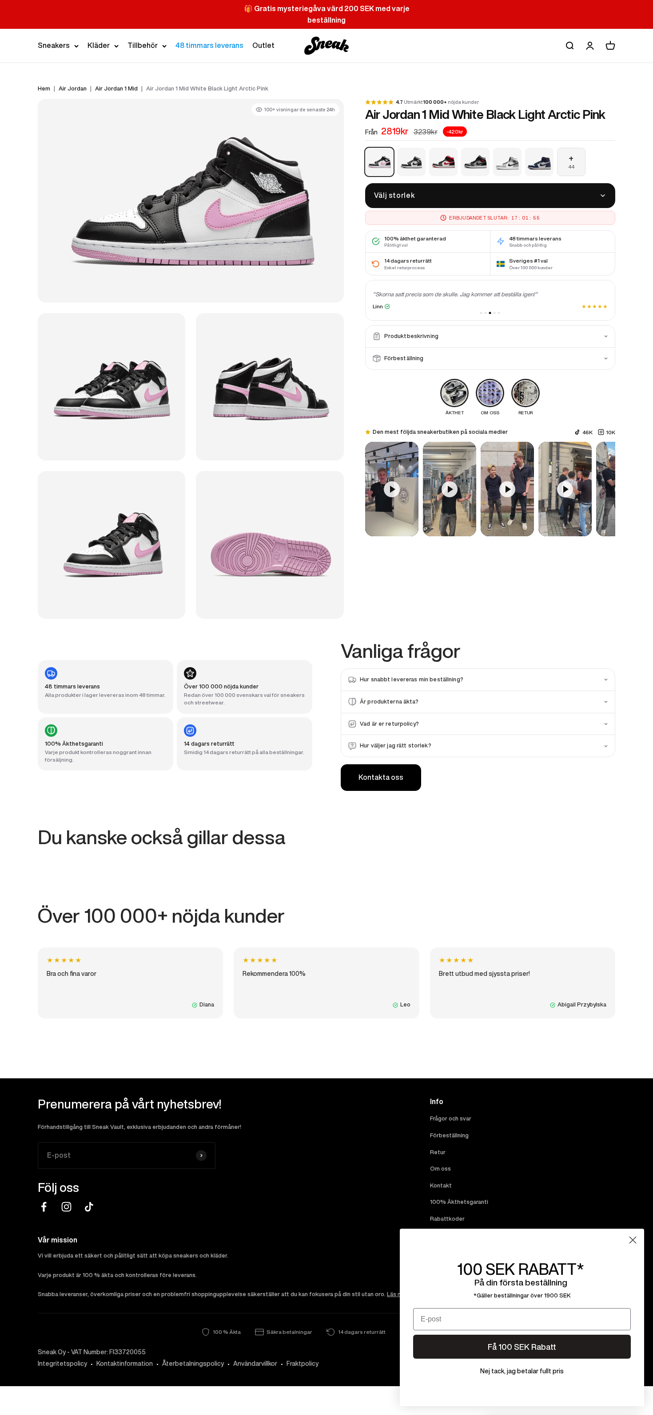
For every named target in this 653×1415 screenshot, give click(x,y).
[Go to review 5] (499, 312)
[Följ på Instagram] (66, 1207)
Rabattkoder (447, 1219)
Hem (44, 88)
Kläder (99, 45)
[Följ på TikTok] (89, 1207)
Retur (438, 1152)
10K (610, 432)
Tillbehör (142, 45)
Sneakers (54, 45)
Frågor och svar (450, 1118)
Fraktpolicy (303, 1363)
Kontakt (441, 1185)
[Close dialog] (633, 1240)
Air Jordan (73, 88)
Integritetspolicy (62, 1363)
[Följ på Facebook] (44, 1207)
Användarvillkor (255, 1363)
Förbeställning (449, 1135)
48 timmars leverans (209, 45)
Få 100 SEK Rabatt (522, 1347)
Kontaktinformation (124, 1363)
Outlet (263, 45)
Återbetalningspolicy (193, 1363)
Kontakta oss (380, 777)
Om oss (440, 1168)
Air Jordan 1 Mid (116, 88)
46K (587, 432)
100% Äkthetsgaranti (459, 1202)
